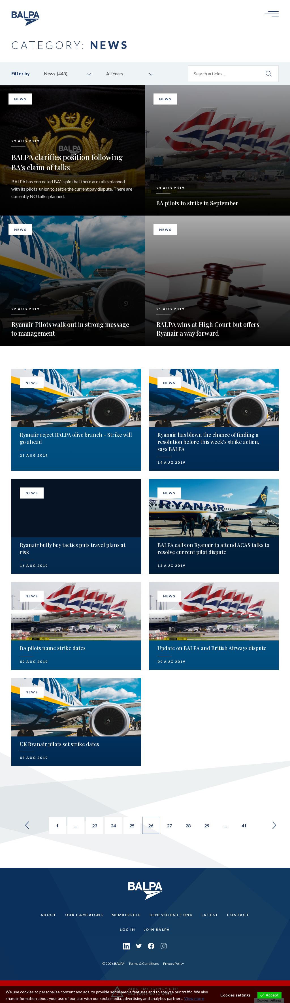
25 (132, 825)
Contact (238, 915)
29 (206, 825)
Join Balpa (157, 929)
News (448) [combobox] (55, 73)
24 (113, 825)
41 (244, 825)
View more (194, 998)
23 (94, 825)
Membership (126, 915)
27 (169, 825)
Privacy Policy (173, 963)
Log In (127, 929)
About (48, 915)
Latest (209, 915)
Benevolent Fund (171, 915)
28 (188, 825)
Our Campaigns (84, 915)
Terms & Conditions (144, 963)
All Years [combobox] (114, 73)
